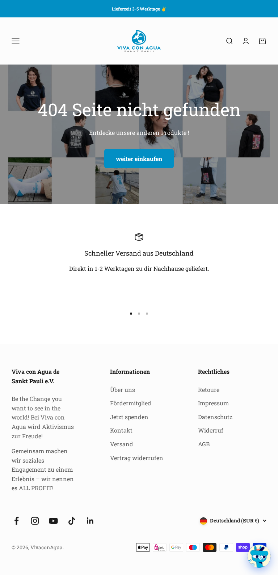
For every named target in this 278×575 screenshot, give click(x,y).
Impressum (213, 403)
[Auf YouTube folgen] (53, 521)
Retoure (208, 389)
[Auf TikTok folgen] (72, 521)
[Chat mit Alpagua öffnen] (259, 556)
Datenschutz (215, 417)
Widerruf (210, 430)
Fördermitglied (130, 403)
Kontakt (121, 430)
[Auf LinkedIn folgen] (90, 521)
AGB (204, 444)
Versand (121, 444)
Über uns (122, 389)
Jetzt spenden (129, 417)
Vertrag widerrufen (136, 458)
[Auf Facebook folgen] (16, 521)
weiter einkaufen (139, 158)
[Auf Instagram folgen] (35, 521)
